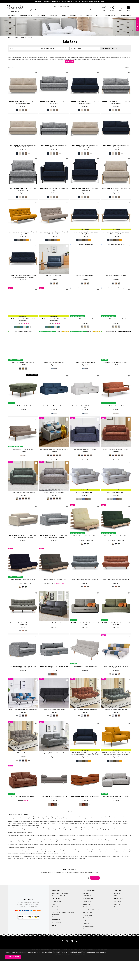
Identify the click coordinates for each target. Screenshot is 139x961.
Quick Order (117, 901)
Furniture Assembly (88, 915)
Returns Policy (86, 904)
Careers (54, 917)
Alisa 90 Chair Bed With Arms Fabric (54, 189)
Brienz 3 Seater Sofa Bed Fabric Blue (85, 319)
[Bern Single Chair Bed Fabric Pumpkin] (54, 283)
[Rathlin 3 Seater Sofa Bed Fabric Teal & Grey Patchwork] (20, 715)
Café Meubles (56, 907)
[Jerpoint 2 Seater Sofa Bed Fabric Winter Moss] (57, 455)
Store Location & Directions (59, 896)
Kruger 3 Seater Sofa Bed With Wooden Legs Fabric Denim (85, 580)
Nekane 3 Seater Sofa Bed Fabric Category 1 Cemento (85, 623)
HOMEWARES (41, 16)
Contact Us (117, 893)
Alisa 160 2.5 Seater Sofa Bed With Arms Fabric (54, 146)
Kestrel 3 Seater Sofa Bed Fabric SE (116, 492)
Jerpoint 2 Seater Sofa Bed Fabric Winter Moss (23, 492)
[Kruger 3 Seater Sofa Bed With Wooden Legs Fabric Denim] (82, 587)
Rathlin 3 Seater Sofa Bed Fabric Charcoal (54, 709)
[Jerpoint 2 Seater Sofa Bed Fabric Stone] (60, 455)
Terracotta (63, 456)
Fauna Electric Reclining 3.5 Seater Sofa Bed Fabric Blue (54, 406)
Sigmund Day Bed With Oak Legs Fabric (85, 797)
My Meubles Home (88, 898)
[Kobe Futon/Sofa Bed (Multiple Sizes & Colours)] (82, 544)
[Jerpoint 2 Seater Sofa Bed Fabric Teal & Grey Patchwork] (48, 455)
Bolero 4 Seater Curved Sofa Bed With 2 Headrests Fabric (54, 319)
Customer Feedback (88, 926)
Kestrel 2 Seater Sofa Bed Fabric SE (85, 492)
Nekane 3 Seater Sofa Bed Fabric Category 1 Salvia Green (116, 623)
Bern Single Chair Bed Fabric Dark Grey (116, 275)
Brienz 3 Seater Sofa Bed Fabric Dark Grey (23, 362)
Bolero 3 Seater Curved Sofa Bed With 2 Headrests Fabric (23, 319)
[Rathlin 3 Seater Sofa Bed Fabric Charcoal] (23, 715)
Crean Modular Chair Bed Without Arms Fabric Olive (116, 362)
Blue (54, 456)
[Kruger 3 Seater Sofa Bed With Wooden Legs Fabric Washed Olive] (88, 587)
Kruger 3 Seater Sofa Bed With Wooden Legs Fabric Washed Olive (23, 623)
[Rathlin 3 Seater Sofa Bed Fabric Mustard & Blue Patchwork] (17, 715)
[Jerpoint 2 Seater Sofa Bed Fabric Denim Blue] (51, 455)
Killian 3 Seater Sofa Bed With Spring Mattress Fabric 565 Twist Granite (54, 536)
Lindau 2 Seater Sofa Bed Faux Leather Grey (54, 623)
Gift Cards (117, 896)
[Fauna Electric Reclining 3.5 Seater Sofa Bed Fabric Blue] (52, 413)
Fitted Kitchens (56, 919)
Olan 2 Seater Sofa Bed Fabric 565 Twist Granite (23, 667)
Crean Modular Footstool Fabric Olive (23, 406)
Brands (54, 925)
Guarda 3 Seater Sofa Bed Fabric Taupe (23, 449)
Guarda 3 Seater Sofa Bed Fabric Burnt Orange (116, 406)
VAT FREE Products (88, 896)
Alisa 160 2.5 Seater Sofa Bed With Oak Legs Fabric (116, 146)
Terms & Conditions (88, 907)
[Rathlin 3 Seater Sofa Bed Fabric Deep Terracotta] (26, 715)
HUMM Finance (56, 901)
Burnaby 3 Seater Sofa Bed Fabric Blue (54, 362)
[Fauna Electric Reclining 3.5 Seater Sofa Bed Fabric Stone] (55, 413)
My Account (86, 893)
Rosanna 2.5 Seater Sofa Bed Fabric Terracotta (23, 796)
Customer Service (87, 918)
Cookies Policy (87, 921)
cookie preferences (101, 952)
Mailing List (117, 904)
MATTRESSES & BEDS (76, 16)
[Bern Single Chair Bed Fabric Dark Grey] (57, 283)
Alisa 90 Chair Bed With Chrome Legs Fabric (85, 189)
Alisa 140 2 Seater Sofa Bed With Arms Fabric (54, 102)
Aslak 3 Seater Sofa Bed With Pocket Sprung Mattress (23, 233)
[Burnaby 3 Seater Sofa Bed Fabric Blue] (52, 368)
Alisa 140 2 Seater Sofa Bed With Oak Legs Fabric (116, 102)
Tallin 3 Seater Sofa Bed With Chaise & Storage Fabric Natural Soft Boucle (115, 797)
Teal (44, 456)
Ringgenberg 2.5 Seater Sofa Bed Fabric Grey (54, 753)
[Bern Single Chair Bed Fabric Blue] (51, 283)
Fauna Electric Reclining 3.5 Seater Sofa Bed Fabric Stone (85, 406)
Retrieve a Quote (118, 898)
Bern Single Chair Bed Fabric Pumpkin (85, 275)
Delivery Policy (87, 901)
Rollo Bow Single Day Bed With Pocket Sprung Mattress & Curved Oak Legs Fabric (85, 753)
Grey (116, 674)
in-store (62, 841)
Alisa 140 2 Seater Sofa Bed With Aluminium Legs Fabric (23, 102)
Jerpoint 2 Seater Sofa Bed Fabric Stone (54, 492)
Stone (61, 459)
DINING (98, 16)
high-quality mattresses (85, 828)
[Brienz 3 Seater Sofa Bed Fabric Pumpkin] (85, 326)
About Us (54, 904)
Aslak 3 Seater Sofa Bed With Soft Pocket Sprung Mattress (54, 233)
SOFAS (64, 16)
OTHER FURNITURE (110, 16)
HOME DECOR (53, 16)
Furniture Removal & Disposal (91, 910)
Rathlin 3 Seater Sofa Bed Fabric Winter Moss (116, 709)
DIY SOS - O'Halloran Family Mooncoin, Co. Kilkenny (63, 913)
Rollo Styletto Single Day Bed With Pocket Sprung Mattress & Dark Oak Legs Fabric (116, 753)
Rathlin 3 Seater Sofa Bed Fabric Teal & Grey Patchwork (23, 709)
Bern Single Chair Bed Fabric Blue (54, 275)
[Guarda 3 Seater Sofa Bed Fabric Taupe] (117, 413)
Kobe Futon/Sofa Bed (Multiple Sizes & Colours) (85, 536)
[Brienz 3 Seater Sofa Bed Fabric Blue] (82, 326)
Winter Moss (46, 459)
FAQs (84, 929)
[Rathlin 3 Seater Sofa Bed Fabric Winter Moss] (29, 715)
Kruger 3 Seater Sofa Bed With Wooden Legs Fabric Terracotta (116, 580)
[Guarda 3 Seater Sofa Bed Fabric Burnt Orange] (114, 413)
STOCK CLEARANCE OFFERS (60, 893)
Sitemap (116, 907)
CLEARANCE (12, 16)
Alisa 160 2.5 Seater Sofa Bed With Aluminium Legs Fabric (23, 146)
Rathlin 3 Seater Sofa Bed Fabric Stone (23, 753)
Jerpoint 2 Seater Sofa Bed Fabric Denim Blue (85, 449)
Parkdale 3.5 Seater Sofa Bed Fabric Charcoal (85, 666)
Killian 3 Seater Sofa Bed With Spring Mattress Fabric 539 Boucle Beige (23, 536)
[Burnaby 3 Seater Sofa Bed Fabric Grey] (55, 368)
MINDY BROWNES (125, 16)
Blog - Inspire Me (56, 922)
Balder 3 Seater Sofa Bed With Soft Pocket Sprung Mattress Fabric (116, 233)
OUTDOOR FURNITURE (26, 16)
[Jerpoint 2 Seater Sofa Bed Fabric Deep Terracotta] (54, 455)
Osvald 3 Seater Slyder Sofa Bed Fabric (54, 667)
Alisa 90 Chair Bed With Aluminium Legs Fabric (23, 189)
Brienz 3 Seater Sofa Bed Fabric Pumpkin (116, 319)
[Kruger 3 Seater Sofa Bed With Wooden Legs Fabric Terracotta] (85, 587)
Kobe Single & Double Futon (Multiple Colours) (54, 579)
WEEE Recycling (87, 912)
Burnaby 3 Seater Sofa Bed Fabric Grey (85, 362)
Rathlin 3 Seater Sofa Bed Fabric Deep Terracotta (85, 709)
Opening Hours (56, 898)
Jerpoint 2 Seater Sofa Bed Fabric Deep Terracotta (116, 449)
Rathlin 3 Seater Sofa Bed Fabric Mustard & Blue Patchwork (116, 667)
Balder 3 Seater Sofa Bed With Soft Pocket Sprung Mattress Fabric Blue (23, 276)
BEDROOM (89, 16)
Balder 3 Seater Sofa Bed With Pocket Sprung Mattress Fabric (85, 233)
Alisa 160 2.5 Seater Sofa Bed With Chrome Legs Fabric (85, 146)
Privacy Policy (86, 923)
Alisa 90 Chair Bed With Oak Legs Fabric (116, 189)
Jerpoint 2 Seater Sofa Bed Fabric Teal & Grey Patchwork (54, 449)
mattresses (40, 853)
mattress (105, 852)
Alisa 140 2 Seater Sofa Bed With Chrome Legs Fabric (85, 102)
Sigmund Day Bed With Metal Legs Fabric (54, 797)
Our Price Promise (57, 910)
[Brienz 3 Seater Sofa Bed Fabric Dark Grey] (88, 326)
